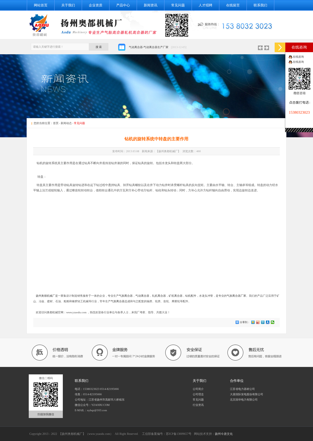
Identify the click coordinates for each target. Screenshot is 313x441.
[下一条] (266, 49)
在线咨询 (298, 56)
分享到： (244, 322)
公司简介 (198, 389)
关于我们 (68, 5)
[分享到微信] (272, 322)
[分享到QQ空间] (253, 322)
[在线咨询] (280, 47)
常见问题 (178, 5)
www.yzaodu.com (76, 312)
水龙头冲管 (206, 295)
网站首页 (40, 5)
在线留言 (233, 5)
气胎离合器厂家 (236, 295)
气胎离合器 (126, 295)
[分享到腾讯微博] (263, 322)
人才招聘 (205, 5)
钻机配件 (190, 295)
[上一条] (260, 49)
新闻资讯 (150, 5)
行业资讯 (198, 405)
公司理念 (198, 394)
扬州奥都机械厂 (45, 295)
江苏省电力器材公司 (242, 389)
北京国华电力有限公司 (244, 399)
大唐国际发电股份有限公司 (246, 394)
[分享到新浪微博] (258, 322)
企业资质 (95, 5)
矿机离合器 (175, 295)
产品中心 (123, 5)
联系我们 (260, 5)
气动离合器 (142, 295)
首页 (56, 123)
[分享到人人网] (268, 322)
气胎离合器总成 (120, 301)
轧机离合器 (159, 295)
